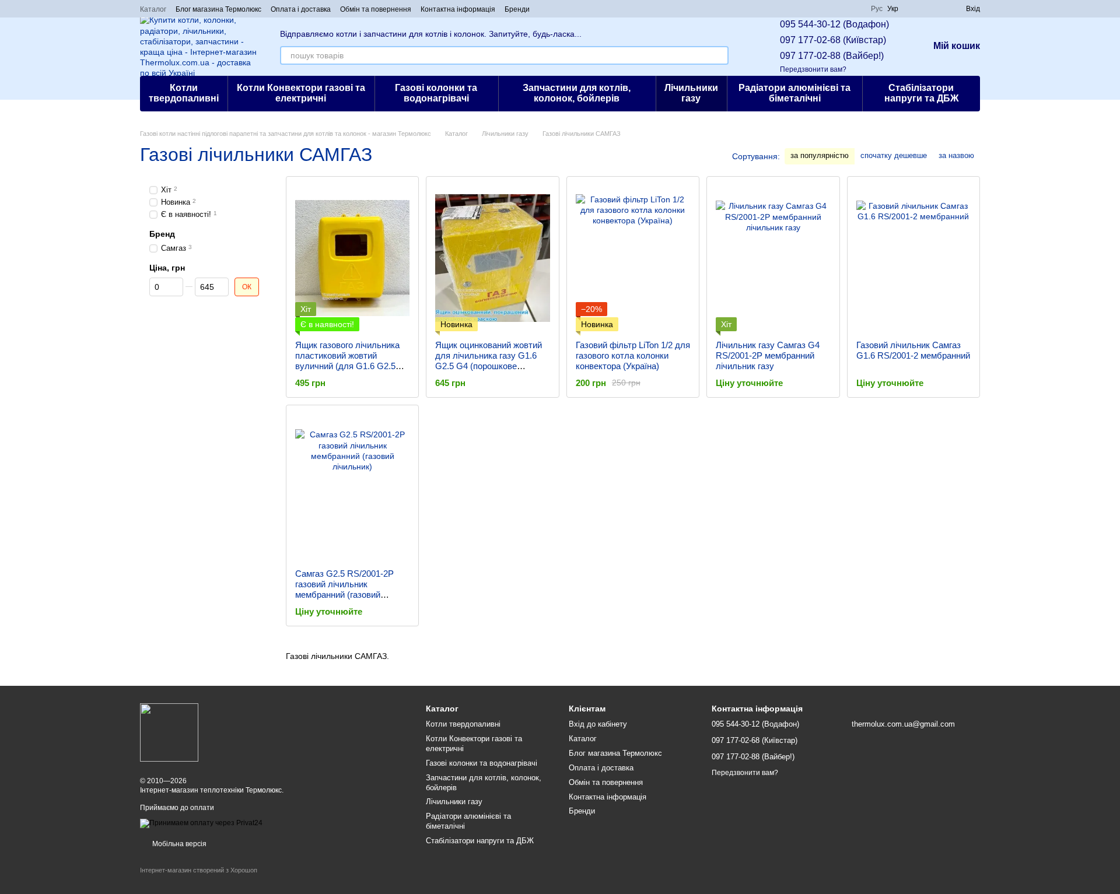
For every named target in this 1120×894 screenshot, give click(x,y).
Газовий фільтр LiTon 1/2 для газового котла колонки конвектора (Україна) (633, 355)
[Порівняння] (914, 8)
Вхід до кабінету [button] (598, 724)
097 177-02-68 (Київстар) (833, 40)
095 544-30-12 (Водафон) (834, 24)
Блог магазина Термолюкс (218, 9)
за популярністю (819, 155)
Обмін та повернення (375, 9)
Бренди (517, 9)
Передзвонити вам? (813, 69)
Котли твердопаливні (184, 93)
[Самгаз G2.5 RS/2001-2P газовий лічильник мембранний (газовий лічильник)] (352, 487)
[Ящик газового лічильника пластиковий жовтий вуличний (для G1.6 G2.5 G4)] (352, 258)
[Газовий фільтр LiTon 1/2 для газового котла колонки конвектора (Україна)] (633, 258)
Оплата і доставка (301, 9)
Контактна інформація (458, 9)
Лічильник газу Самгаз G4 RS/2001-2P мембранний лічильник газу (768, 355)
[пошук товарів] (719, 55)
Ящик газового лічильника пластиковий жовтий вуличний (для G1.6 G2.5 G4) (347, 360)
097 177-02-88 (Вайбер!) (832, 56)
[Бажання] (935, 8)
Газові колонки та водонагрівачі (436, 93)
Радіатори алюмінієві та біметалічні (794, 93)
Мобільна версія (178, 844)
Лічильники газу (691, 93)
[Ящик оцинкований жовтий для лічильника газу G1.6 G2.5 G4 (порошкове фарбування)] (492, 258)
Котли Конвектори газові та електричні (301, 93)
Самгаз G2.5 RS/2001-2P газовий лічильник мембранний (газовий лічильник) (344, 589)
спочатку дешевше (893, 155)
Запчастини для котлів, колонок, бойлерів (577, 93)
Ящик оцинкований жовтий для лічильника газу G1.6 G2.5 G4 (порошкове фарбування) (488, 360)
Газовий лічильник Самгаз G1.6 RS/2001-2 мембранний (913, 350)
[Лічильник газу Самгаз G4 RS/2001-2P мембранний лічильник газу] (773, 258)
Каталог (153, 9)
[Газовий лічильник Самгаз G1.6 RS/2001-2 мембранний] (913, 258)
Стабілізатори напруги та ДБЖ (921, 93)
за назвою (956, 155)
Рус (877, 8)
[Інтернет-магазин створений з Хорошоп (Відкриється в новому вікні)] (198, 880)
